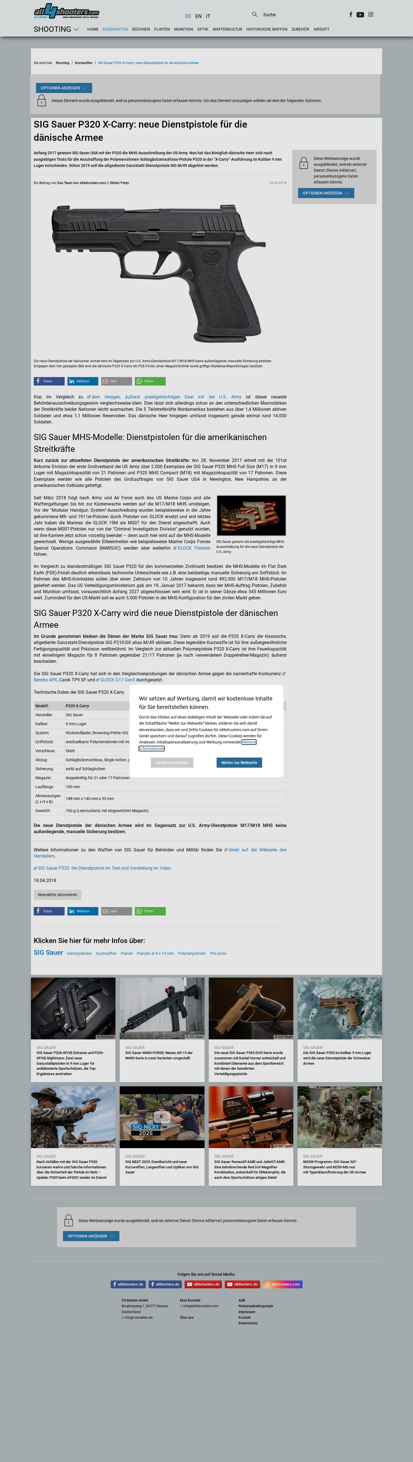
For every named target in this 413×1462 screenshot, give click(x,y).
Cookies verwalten (172, 762)
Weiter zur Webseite (239, 762)
